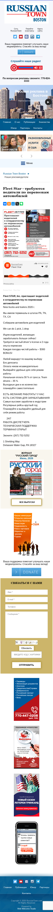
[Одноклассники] (9, 204)
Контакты (37, 128)
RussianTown (7, 290)
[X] (17, 204)
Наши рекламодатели (16, 177)
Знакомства (44, 122)
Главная (7, 122)
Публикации (29, 122)
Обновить (26, 648)
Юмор (14, 128)
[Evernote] (21, 204)
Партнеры (25, 128)
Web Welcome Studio (26, 909)
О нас (17, 122)
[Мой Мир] (13, 204)
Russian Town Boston (14, 173)
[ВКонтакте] (5, 204)
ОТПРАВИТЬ (26, 665)
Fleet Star (16, 290)
